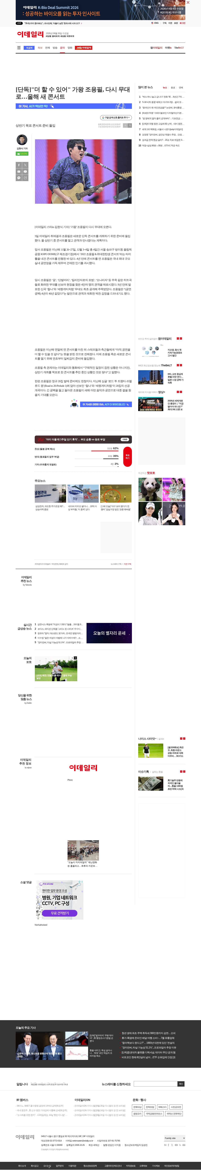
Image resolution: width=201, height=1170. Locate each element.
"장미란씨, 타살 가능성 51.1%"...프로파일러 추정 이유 (147, 1047)
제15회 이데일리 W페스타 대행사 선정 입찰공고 (52, 1083)
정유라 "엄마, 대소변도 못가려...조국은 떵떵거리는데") (60, 633)
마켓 (168, 47)
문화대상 (137, 1107)
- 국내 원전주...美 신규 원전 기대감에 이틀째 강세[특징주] (41, 1110)
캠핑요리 (137, 1113)
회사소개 (22, 1166)
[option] (75, 23)
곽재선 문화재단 (174, 1113)
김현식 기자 (22, 148)
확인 (181, 1084)
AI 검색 (29, 48)
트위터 (25, 165)
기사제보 (156, 1166)
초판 (176, 23)
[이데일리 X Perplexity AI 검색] (74, 106)
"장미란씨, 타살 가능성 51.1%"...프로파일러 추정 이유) (60, 642)
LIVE (19, 23)
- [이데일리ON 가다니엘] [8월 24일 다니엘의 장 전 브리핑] (99, 1110)
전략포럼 (150, 1107)
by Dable (28, 703)
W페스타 (162, 1107)
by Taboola (27, 585)
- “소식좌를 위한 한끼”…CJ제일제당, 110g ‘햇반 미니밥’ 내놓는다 (42, 1115)
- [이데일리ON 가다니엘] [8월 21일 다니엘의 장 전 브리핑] (99, 1115)
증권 (173, 87)
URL (25, 178)
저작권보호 (130, 1166)
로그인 (182, 23)
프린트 (25, 171)
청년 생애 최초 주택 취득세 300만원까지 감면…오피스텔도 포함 (153, 1033)
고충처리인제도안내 (112, 1166)
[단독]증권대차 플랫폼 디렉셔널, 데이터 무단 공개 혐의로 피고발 (153, 1052)
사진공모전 (176, 1107)
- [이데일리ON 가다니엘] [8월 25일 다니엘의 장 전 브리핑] (99, 1106)
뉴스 (165, 87)
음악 (62, 47)
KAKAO (19, 178)
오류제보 (143, 1166)
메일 (19, 171)
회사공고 (34, 1166)
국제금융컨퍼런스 (154, 1113)
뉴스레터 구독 (116, 564)
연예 (47, 47)
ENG (156, 23)
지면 (170, 23)
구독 (164, 23)
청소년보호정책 (90, 1166)
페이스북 (19, 165)
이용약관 (72, 1166)
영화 (70, 47)
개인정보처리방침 (171, 1166)
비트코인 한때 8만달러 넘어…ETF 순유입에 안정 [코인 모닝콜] (152, 1057)
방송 (55, 47)
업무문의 (59, 1166)
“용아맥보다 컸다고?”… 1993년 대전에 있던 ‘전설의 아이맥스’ (152, 1043)
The (179, 47)
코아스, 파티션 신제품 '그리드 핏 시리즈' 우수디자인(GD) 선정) (64, 629)
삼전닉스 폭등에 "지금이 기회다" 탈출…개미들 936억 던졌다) (63, 624)
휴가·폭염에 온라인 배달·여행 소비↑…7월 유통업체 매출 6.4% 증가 (154, 1038)
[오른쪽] (75, 658)
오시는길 (47, 1166)
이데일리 (45, 34)
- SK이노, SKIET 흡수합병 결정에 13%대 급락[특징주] (39, 1106)
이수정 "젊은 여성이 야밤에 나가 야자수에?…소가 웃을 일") (63, 638)
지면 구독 (127, 564)
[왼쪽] (72, 658)
